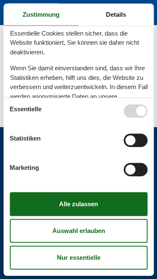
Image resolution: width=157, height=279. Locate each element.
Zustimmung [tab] (41, 14)
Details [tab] (116, 14)
